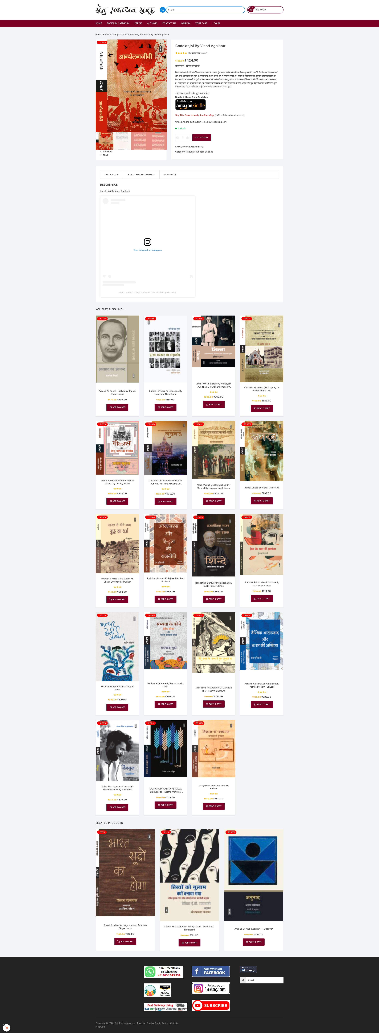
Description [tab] (112, 174)
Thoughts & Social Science (124, 34)
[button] (161, 44)
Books (106, 34)
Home (98, 23)
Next (105, 155)
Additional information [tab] (141, 174)
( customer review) (198, 52)
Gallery (185, 23)
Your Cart (201, 23)
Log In (216, 23)
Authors (152, 23)
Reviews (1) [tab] (170, 174)
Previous (107, 151)
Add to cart (201, 137)
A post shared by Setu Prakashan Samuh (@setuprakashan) (147, 292)
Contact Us (169, 23)
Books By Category (118, 23)
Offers (138, 23)
